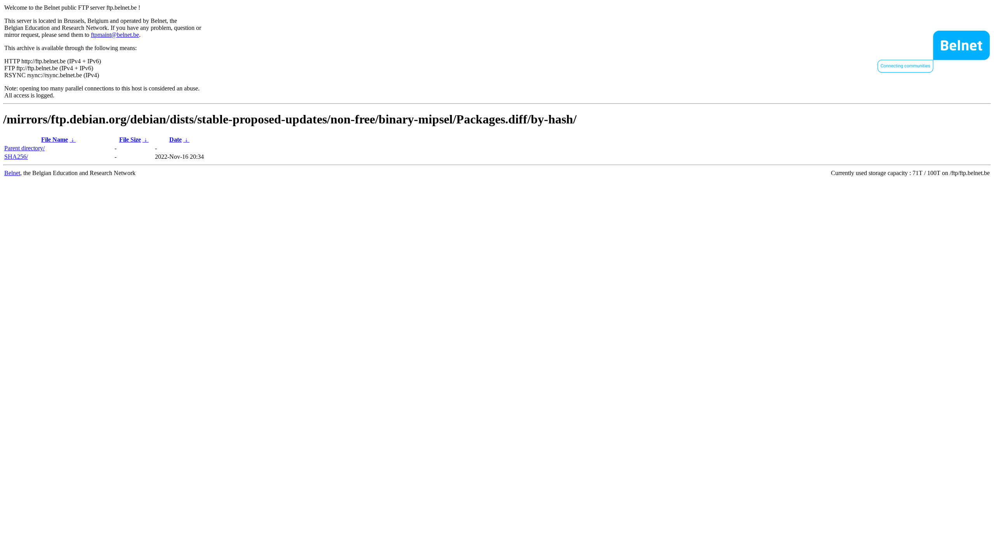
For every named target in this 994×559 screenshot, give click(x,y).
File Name (54, 139)
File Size (130, 139)
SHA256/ (16, 156)
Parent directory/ (24, 148)
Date (175, 139)
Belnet (12, 173)
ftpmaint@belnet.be (115, 34)
